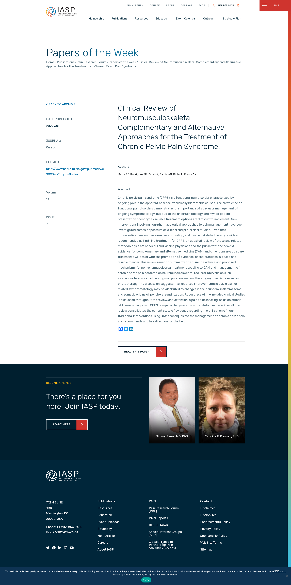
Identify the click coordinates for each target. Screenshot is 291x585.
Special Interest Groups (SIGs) (165, 533)
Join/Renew (135, 5)
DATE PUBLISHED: (59, 119)
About (170, 5)
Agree (146, 580)
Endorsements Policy (215, 522)
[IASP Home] (61, 11)
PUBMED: (53, 162)
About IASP (106, 549)
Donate (155, 5)
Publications (106, 501)
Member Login (226, 5)
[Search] (213, 5)
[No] (286, 576)
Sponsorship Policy (213, 536)
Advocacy (105, 529)
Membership (106, 536)
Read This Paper (137, 351)
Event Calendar (108, 522)
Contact (186, 5)
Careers (103, 542)
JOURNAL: (53, 141)
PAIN (152, 501)
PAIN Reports (158, 518)
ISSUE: (50, 217)
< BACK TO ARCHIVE (60, 104)
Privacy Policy (210, 529)
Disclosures (208, 515)
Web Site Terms (211, 542)
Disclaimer (207, 508)
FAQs (202, 5)
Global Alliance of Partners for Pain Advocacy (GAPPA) (162, 545)
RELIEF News (158, 525)
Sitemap (206, 549)
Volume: (51, 192)
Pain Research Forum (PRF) (164, 510)
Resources (105, 508)
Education (105, 515)
